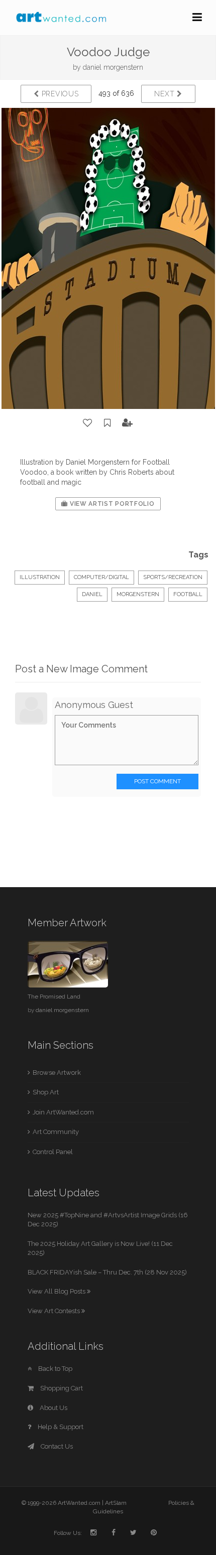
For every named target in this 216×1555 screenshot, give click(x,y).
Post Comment (157, 781)
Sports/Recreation (172, 577)
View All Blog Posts (57, 1291)
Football (187, 594)
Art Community (56, 1132)
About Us (52, 1407)
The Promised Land (54, 996)
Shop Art (46, 1092)
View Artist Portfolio (111, 503)
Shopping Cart (61, 1388)
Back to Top (54, 1368)
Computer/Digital (101, 577)
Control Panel (53, 1152)
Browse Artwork (57, 1072)
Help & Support (59, 1427)
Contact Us (56, 1446)
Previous (58, 94)
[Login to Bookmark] (107, 423)
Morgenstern (138, 594)
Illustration (40, 577)
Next (165, 94)
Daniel (92, 594)
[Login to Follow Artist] (127, 423)
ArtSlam (116, 1502)
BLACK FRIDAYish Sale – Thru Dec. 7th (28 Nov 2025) (107, 1272)
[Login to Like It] (88, 423)
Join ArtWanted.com (63, 1112)
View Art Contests (54, 1311)
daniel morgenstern (113, 67)
